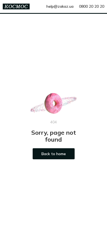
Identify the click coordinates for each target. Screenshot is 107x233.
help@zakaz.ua (60, 6)
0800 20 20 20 (91, 6)
